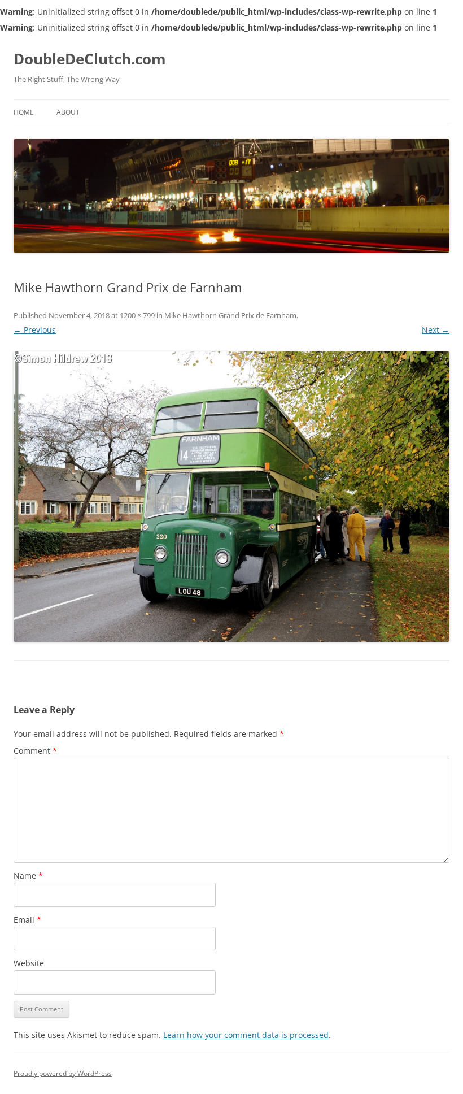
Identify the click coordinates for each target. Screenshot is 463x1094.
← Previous (35, 329)
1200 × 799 (137, 315)
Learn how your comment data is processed (246, 1035)
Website (29, 963)
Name (28, 875)
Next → (435, 329)
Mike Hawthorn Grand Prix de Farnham (230, 315)
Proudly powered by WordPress (63, 1073)
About (68, 112)
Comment (35, 750)
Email (27, 919)
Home (24, 112)
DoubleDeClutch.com (90, 59)
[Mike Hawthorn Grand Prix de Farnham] (231, 496)
